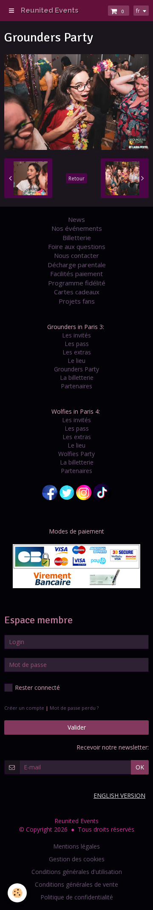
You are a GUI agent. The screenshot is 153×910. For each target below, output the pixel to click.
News (76, 219)
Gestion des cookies (77, 859)
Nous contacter (76, 255)
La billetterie (77, 377)
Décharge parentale (77, 264)
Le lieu (76, 361)
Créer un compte (24, 708)
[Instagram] (83, 492)
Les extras (76, 352)
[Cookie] (17, 892)
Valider (77, 727)
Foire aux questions (76, 246)
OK (140, 767)
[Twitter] (66, 492)
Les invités (76, 335)
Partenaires (76, 386)
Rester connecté (37, 687)
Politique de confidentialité (76, 897)
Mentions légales (76, 846)
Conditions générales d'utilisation (76, 872)
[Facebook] (49, 492)
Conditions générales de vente (76, 884)
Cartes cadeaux (76, 292)
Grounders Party (76, 369)
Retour (76, 178)
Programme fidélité (76, 283)
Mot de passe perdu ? (74, 708)
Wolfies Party (76, 454)
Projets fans (77, 301)
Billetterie (76, 237)
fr (138, 10)
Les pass (77, 344)
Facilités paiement (76, 273)
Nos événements (76, 228)
